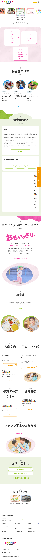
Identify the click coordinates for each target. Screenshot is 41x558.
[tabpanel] (20, 14)
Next (28, 22)
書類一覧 (30, 409)
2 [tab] (18, 22)
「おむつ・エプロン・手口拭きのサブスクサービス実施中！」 (20, 54)
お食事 (20, 308)
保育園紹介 (20, 151)
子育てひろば (39, 182)
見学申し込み (10, 365)
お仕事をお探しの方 (34, 2)
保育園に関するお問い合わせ (20, 473)
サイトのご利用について (5, 549)
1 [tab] (16, 22)
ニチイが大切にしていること (20, 258)
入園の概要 (10, 381)
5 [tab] (24, 22)
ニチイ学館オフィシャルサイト (6, 552)
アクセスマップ (31, 167)
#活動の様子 (4, 100)
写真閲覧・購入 (10, 415)
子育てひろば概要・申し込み (29, 367)
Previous (12, 22)
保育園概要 (20, 167)
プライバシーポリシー (5, 547)
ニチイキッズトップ (5, 550)
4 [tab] (22, 22)
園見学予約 (39, 172)
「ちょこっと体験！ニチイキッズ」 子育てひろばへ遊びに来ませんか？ (12, 37)
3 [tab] (20, 22)
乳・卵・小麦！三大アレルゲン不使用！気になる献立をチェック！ (29, 37)
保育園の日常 (20, 106)
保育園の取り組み (9, 167)
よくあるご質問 (20, 469)
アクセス (27, 519)
